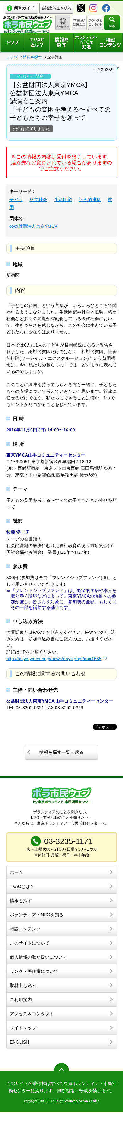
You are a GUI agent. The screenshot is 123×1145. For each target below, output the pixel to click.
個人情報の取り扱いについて (38, 957)
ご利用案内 (21, 999)
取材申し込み (23, 985)
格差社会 (38, 199)
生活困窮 (63, 199)
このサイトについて (30, 942)
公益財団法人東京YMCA (33, 226)
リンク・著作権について (34, 971)
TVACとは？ (22, 886)
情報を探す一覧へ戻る (61, 752)
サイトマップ (23, 1027)
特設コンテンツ (25, 928)
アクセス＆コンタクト (32, 1013)
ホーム (16, 872)
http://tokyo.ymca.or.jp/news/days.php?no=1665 (54, 658)
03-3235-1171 (68, 841)
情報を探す (32, 57)
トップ (12, 57)
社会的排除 (90, 199)
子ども (16, 199)
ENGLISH (19, 1041)
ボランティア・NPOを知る (36, 914)
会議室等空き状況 (56, 8)
